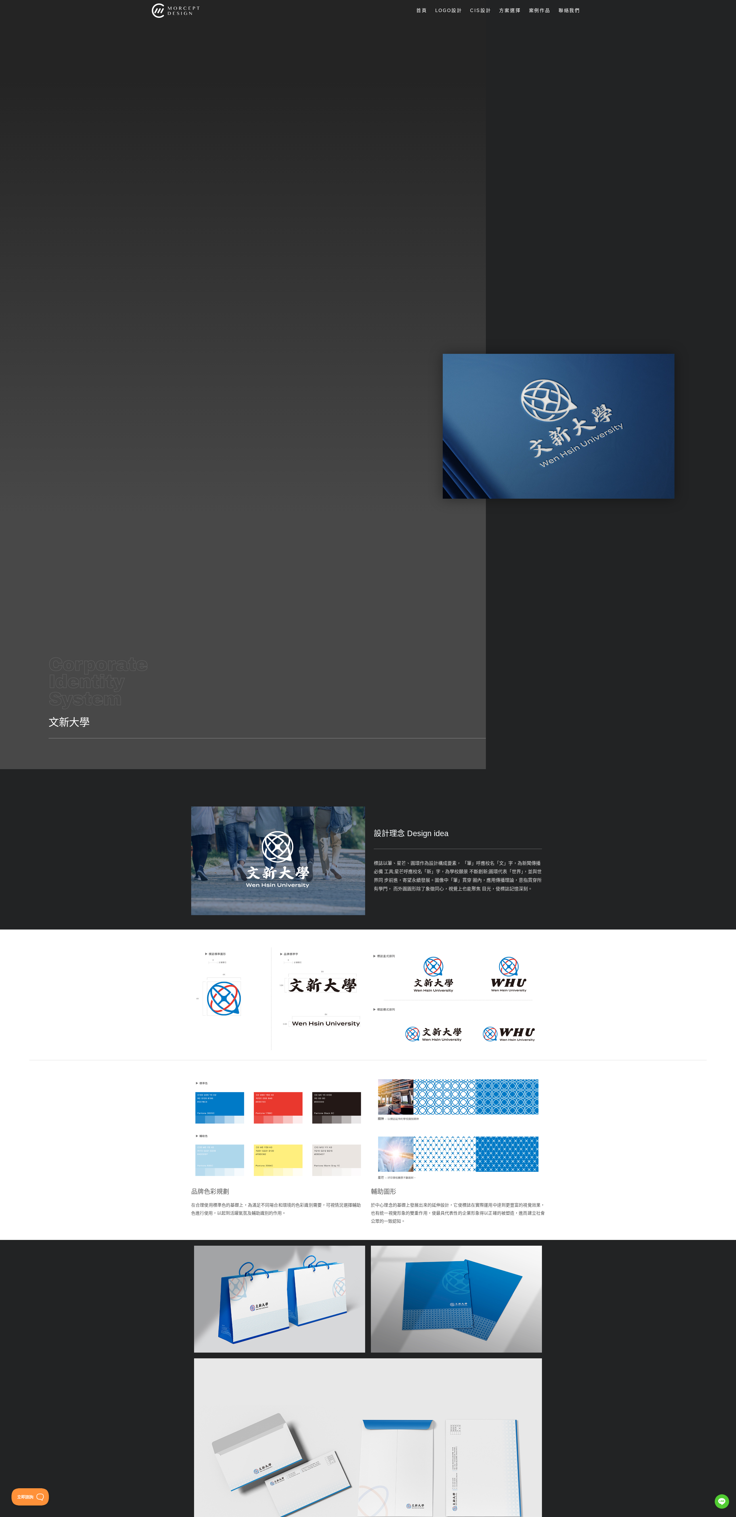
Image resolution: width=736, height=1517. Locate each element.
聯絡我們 (569, 10)
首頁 (421, 10)
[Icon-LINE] (722, 1501)
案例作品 (540, 10)
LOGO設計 (448, 10)
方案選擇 (510, 10)
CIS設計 (480, 10)
